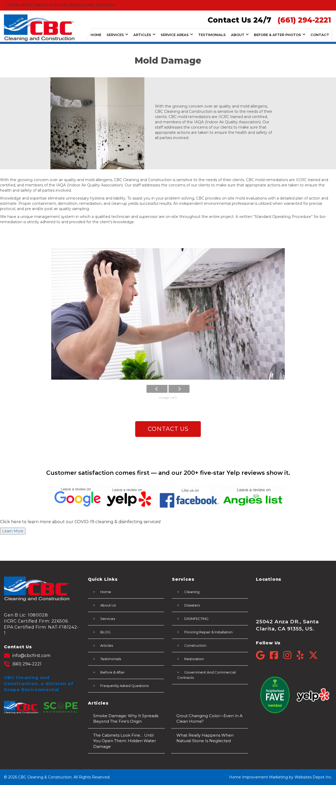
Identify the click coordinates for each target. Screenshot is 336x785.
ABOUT (237, 35)
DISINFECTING (196, 618)
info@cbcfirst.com (31, 655)
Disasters (192, 605)
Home (105, 592)
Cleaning (192, 592)
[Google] (263, 655)
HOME (96, 35)
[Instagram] (290, 655)
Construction (195, 645)
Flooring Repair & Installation (208, 632)
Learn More (12, 531)
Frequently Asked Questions (124, 686)
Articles (106, 645)
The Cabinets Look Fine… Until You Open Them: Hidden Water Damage (124, 741)
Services (107, 618)
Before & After (112, 672)
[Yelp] (303, 655)
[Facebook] (276, 655)
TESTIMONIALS (212, 35)
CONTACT (320, 35)
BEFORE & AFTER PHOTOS (277, 35)
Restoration (194, 659)
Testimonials (110, 659)
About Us (108, 605)
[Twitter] (313, 655)
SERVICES (115, 35)
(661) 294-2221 (26, 663)
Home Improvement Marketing (258, 777)
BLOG (105, 632)
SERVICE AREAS (175, 35)
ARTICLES (142, 35)
